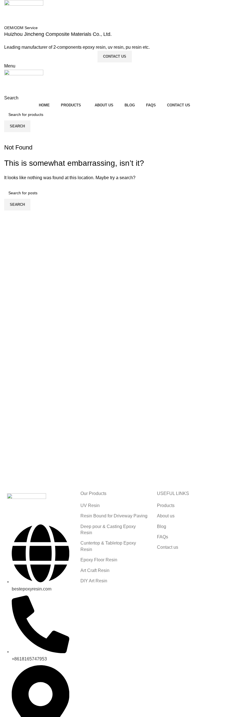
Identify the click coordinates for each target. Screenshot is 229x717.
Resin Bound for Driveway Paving (113, 515)
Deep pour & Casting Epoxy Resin (108, 529)
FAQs (162, 536)
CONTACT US (114, 56)
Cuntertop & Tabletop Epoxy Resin (108, 546)
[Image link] (26, 505)
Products (166, 505)
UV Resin (90, 505)
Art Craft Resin (94, 570)
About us (166, 515)
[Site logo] (23, 12)
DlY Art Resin (93, 580)
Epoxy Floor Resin (98, 559)
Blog (161, 526)
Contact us (167, 547)
